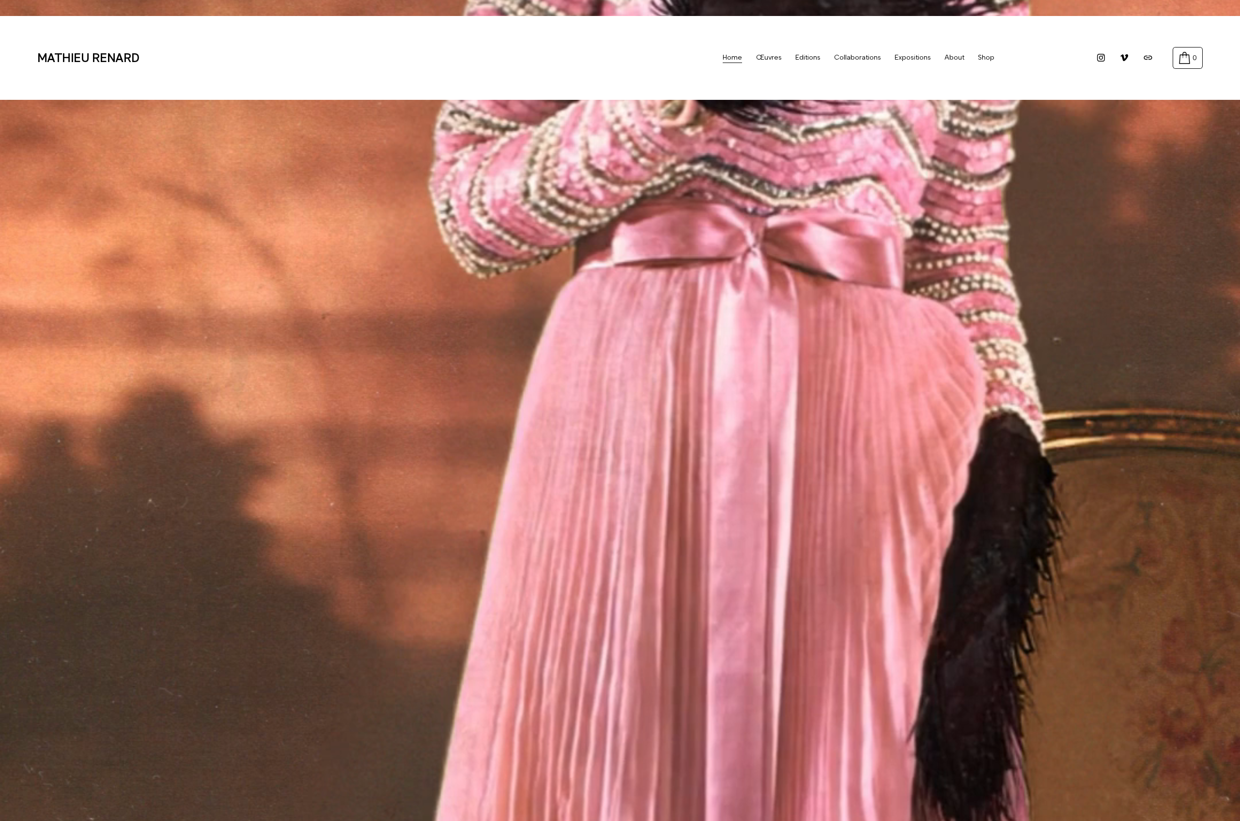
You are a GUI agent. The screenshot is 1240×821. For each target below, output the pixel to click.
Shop (986, 57)
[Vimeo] (1124, 58)
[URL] (1148, 58)
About (954, 57)
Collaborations (857, 57)
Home (732, 57)
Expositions (913, 57)
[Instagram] (1101, 58)
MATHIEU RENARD (88, 57)
